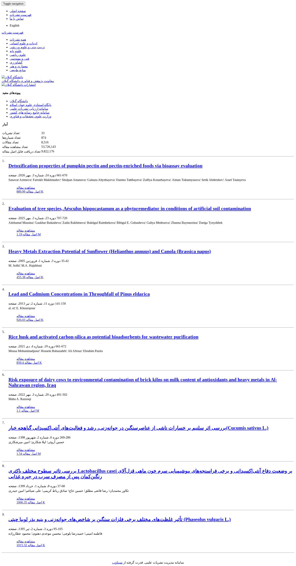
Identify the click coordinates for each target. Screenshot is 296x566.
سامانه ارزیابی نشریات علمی (29, 108)
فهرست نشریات (20, 14)
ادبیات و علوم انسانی (23, 43)
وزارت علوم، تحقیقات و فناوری (30, 116)
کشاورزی (16, 62)
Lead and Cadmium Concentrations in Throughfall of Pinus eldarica (79, 294)
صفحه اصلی (18, 11)
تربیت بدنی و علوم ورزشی (27, 47)
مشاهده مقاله (26, 187)
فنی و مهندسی (19, 58)
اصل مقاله (30, 191)
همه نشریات (18, 39)
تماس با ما (17, 18)
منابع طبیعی (18, 70)
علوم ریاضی (18, 54)
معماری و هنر (19, 66)
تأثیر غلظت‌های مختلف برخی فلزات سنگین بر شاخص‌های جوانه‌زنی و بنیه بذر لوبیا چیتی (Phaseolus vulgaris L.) (119, 519)
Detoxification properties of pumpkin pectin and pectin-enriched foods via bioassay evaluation (105, 165)
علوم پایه (16, 51)
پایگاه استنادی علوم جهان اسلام (30, 105)
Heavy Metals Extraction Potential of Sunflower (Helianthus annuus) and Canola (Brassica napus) (109, 251)
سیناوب (117, 562)
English (14, 25)
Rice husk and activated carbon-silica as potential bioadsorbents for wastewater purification (103, 336)
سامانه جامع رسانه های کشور (29, 112)
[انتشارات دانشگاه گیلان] (19, 84)
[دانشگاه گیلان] (12, 77)
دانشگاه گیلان (19, 101)
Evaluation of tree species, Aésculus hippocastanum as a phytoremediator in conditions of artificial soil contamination (129, 208)
